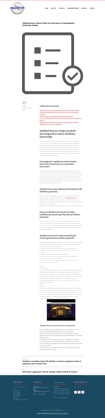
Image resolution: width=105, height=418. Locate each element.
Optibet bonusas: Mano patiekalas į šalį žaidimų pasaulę (56, 116)
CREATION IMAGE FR (63, 413)
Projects (84, 8)
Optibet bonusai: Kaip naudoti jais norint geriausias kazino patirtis (59, 122)
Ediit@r (24, 106)
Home (46, 8)
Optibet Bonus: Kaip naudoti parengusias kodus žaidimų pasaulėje (59, 110)
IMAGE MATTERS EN (52, 413)
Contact (92, 8)
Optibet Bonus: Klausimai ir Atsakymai (51, 124)
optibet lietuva (70, 198)
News (23, 110)
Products (62, 8)
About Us (53, 8)
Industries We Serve (73, 8)
